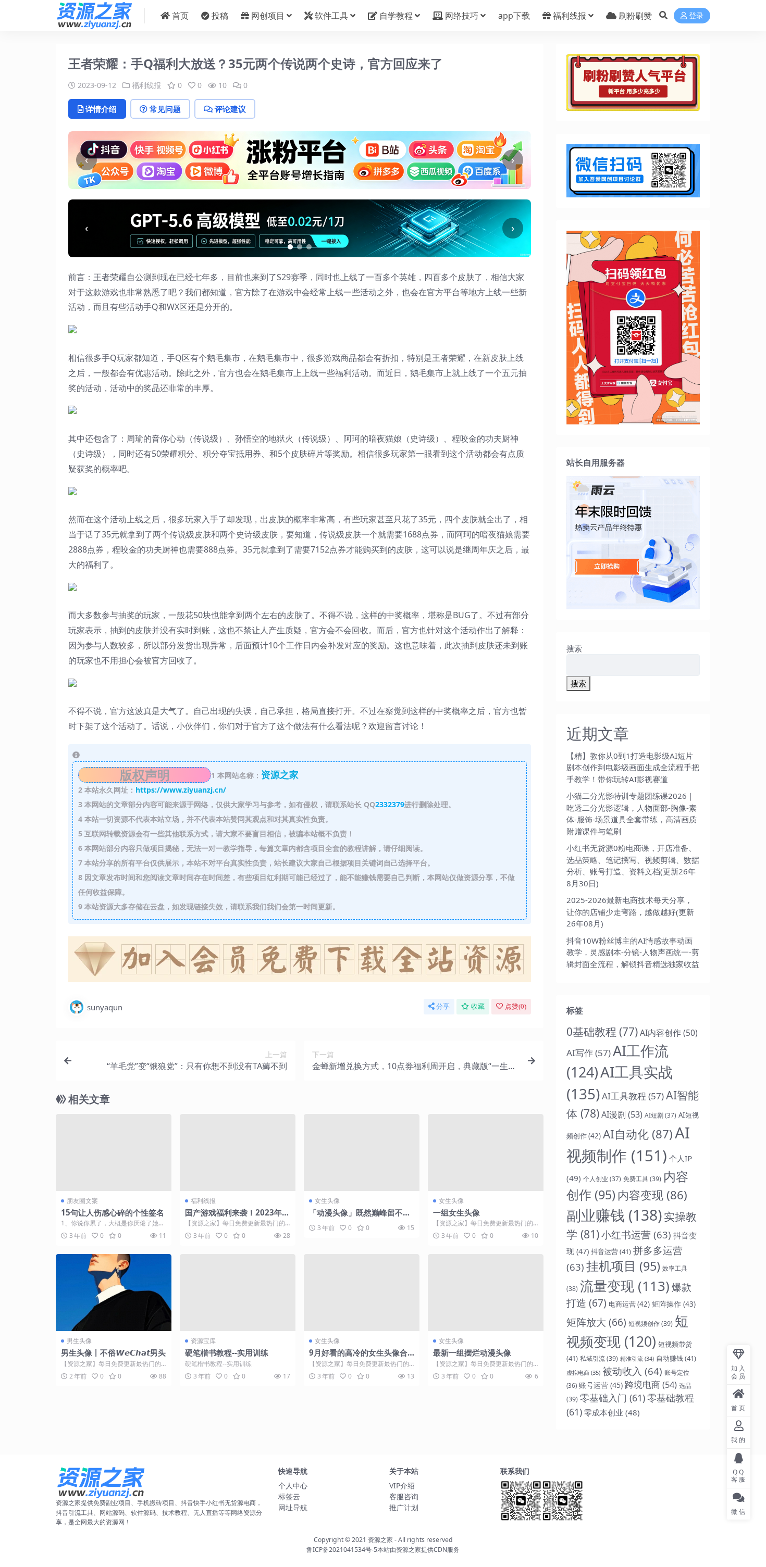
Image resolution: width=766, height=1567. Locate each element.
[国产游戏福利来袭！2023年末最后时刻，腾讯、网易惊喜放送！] (237, 1152)
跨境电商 (651, 1384)
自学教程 (396, 15)
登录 (696, 16)
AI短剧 (660, 1115)
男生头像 (79, 1340)
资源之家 (380, 1539)
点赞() (515, 1006)
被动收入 (632, 1370)
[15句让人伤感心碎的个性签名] (113, 1152)
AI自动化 (638, 1134)
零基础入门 (612, 1398)
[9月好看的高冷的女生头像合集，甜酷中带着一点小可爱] (361, 1292)
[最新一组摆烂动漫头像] (485, 1292)
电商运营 (629, 1304)
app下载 (514, 15)
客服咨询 (403, 1496)
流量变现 (625, 1285)
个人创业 (602, 1178)
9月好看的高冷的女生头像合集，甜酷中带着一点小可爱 (358, 1357)
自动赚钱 (676, 1358)
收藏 (478, 1006)
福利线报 (569, 15)
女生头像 (327, 1200)
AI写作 (588, 1053)
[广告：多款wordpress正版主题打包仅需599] (299, 962)
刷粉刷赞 (635, 15)
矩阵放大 (596, 1322)
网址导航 (292, 1507)
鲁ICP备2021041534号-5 (341, 1549)
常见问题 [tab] (165, 109)
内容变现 (652, 1195)
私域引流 (599, 1358)
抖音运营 (611, 1251)
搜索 (574, 648)
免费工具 (642, 1178)
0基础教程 (602, 1031)
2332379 (389, 804)
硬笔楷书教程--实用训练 (226, 1352)
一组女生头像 (456, 1212)
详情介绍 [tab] (101, 109)
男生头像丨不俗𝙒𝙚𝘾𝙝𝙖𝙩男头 (113, 1352)
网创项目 (268, 15)
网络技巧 (461, 15)
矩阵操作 (674, 1304)
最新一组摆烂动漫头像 (472, 1352)
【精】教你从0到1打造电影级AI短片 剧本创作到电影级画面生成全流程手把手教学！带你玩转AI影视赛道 (632, 767)
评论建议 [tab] (230, 109)
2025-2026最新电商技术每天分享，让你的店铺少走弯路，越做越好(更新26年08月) (630, 912)
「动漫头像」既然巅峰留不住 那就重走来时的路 (360, 1217)
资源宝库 (203, 1340)
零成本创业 (612, 1412)
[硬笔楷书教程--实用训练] (237, 1292)
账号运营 (601, 1385)
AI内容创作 (669, 1032)
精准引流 (637, 1358)
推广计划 (403, 1507)
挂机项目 (623, 1266)
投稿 (220, 15)
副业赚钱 (614, 1215)
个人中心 (292, 1485)
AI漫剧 (622, 1114)
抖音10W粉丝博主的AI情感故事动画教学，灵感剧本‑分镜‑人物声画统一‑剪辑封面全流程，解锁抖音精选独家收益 (632, 952)
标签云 (289, 1496)
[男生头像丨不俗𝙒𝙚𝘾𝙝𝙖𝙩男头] (113, 1292)
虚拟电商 (583, 1372)
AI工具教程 (633, 1096)
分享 (443, 1006)
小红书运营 (636, 1234)
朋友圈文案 (82, 1200)
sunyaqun (104, 1007)
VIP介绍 (402, 1485)
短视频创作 (650, 1323)
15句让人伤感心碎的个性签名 (112, 1212)
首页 (180, 15)
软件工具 (331, 15)
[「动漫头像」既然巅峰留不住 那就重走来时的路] (361, 1152)
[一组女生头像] (485, 1152)
